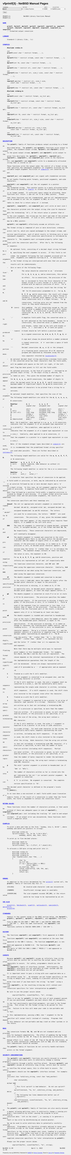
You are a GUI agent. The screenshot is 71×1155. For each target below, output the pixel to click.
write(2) (49, 882)
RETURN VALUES (8, 803)
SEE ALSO (6, 902)
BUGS (4, 1028)
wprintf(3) (7, 907)
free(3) (31, 189)
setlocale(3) (42, 905)
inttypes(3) (7, 452)
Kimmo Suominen (38, 1152)
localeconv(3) (50, 356)
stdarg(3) (45, 169)
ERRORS (5, 878)
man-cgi (50, 1152)
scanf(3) (31, 905)
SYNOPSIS (6, 44)
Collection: (56, 7)
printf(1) (11, 905)
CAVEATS (6, 955)
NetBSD (30, 1152)
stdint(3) (57, 444)
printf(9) (11, 908)
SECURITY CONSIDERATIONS (13, 1055)
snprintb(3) (53, 905)
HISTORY (6, 932)
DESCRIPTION (7, 141)
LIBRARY (6, 36)
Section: (25, 7)
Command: (6, 7)
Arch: (46, 7)
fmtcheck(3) (21, 905)
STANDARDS (7, 913)
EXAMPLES (6, 823)
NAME (4, 23)
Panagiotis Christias (59, 1152)
